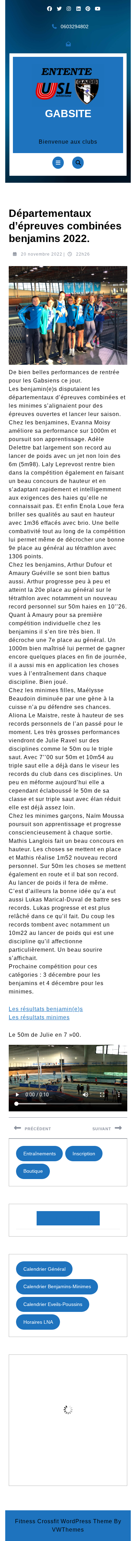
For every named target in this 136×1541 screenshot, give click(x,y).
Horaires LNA (38, 1322)
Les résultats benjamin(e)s (46, 1009)
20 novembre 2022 (41, 254)
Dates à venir (68, 1218)
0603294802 (75, 26)
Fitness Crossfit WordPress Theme (63, 1521)
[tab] (58, 162)
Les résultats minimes (39, 1017)
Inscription (84, 1153)
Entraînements (39, 1153)
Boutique (33, 1171)
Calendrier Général (44, 1269)
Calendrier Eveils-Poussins (52, 1304)
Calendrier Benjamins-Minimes (57, 1286)
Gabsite (68, 113)
